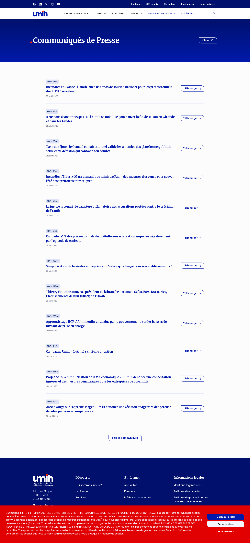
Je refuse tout (225, 531)
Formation (169, 4)
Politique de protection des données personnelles (191, 499)
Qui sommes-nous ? (89, 485)
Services (101, 13)
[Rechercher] (214, 13)
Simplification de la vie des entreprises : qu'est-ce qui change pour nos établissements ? (109, 266)
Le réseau (82, 491)
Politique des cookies (187, 491)
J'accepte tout (226, 517)
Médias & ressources (137, 497)
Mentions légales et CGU (189, 485)
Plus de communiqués (125, 438)
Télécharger (193, 88)
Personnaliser (226, 524)
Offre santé (152, 4)
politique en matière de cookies (105, 533)
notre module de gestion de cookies (144, 530)
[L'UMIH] (40, 13)
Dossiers (129, 491)
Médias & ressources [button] (160, 13)
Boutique (135, 4)
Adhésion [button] (186, 13)
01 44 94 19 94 (42, 499)
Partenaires (187, 4)
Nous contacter (208, 4)
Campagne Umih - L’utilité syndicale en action (79, 351)
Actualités (118, 13)
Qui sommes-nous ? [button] (76, 13)
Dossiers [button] (135, 13)
